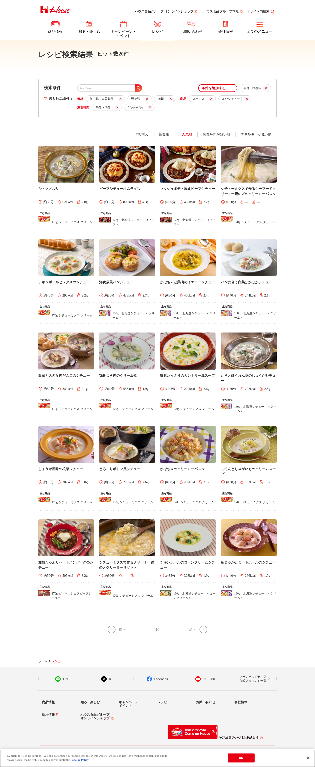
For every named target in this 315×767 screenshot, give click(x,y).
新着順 (164, 134)
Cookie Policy (80, 759)
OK (241, 758)
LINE (62, 679)
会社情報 (225, 32)
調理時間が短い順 (216, 134)
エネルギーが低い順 (256, 134)
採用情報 (48, 714)
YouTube (205, 679)
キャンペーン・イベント (123, 34)
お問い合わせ (191, 32)
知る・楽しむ (89, 32)
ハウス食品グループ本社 (221, 11)
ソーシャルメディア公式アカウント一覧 (252, 679)
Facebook (157, 679)
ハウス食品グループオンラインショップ (95, 716)
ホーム (42, 661)
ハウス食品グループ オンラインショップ (164, 11)
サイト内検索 (259, 11)
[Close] (308, 758)
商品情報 (55, 32)
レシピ (157, 32)
